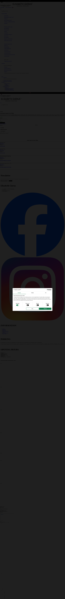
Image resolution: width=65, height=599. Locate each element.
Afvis (32, 308)
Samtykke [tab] (19, 292)
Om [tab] (45, 292)
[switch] (27, 305)
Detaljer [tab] (32, 292)
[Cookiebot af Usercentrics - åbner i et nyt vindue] (47, 289)
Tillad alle (45, 308)
